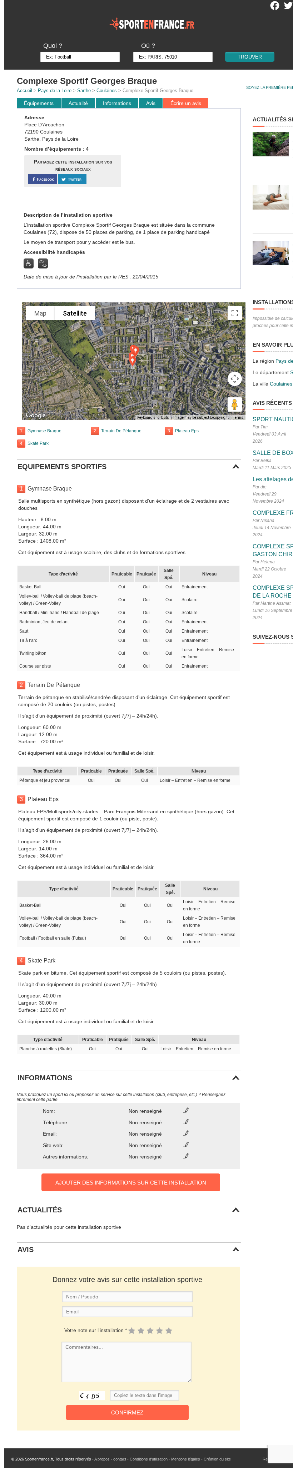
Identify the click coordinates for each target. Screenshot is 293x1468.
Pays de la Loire (54, 90)
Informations (117, 103)
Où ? (148, 45)
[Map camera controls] (235, 379)
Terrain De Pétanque (121, 430)
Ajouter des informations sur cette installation (130, 1183)
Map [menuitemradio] (40, 313)
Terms (238, 417)
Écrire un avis (185, 103)
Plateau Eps (187, 430)
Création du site (217, 1459)
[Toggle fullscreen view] (235, 313)
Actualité (78, 103)
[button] (132, 361)
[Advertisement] (181, 160)
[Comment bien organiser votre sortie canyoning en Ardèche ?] (271, 144)
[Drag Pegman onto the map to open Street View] (235, 404)
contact (119, 1459)
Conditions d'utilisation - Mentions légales (165, 1459)
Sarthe (84, 90)
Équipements (39, 103)
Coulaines (106, 90)
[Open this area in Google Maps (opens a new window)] (36, 415)
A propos (102, 1459)
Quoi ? (52, 45)
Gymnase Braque (44, 430)
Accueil (24, 90)
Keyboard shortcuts (153, 417)
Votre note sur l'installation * (95, 1330)
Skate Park (38, 443)
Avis (150, 103)
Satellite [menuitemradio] (75, 313)
